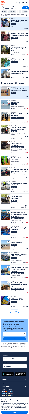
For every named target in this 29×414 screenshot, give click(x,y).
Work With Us (6, 386)
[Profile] (26, 3)
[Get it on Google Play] (8, 374)
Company (4, 383)
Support (4, 379)
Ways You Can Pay (7, 389)
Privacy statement (15, 347)
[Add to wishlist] (8, 19)
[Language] (23, 3)
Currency (5, 362)
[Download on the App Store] (20, 374)
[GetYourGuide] (3, 3)
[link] (14, 23)
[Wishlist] (16, 3)
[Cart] (19, 3)
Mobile (4, 371)
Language (5, 355)
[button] (14, 23)
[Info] (26, 15)
